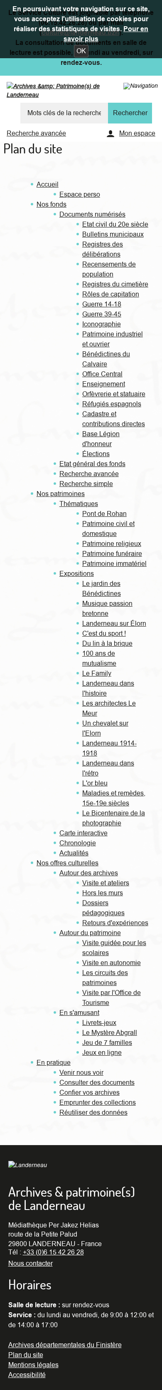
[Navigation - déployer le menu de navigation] (140, 85)
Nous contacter (30, 1263)
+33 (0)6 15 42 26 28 (53, 1252)
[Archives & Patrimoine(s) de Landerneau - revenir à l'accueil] (70, 92)
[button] (81, 51)
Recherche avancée (36, 133)
